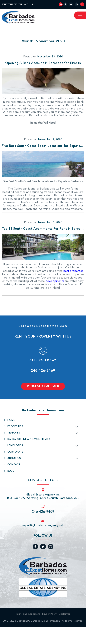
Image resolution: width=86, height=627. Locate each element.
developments (55, 281)
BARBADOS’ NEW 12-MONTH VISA (28, 439)
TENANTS (13, 433)
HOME (11, 420)
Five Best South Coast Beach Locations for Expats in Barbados (43, 146)
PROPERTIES (15, 426)
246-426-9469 (43, 371)
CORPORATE (15, 452)
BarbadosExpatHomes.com (43, 326)
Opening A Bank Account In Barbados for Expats (43, 63)
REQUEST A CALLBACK (43, 386)
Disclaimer (64, 614)
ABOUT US (14, 458)
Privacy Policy (49, 614)
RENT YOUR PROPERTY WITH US (17, 4)
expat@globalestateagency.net (42, 525)
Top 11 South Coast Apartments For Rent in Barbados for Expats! (43, 228)
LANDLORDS (15, 445)
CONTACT (13, 464)
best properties (73, 271)
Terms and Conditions (28, 614)
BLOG (10, 471)
